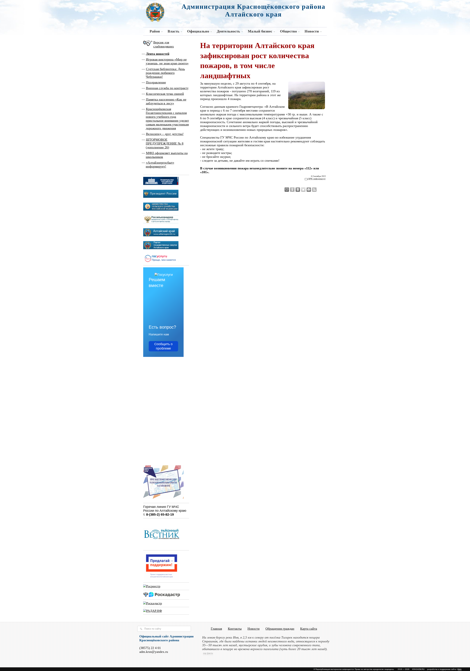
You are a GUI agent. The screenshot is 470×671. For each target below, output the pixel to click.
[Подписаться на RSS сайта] (314, 189)
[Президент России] (160, 197)
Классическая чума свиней (165, 94)
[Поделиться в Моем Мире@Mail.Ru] (287, 189)
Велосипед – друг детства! (165, 134)
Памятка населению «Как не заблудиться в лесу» (166, 101)
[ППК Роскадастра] (161, 596)
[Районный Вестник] (161, 546)
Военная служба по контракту (167, 88)
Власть (173, 31)
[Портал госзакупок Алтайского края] (160, 248)
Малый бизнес (260, 31)
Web (460, 669)
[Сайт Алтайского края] (160, 235)
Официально (198, 31)
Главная (216, 628)
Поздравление (156, 82)
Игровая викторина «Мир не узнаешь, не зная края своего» (167, 61)
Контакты (235, 628)
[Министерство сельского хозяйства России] (160, 209)
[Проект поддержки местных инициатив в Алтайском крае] (161, 579)
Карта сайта (308, 628)
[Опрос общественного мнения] (163, 499)
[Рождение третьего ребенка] (152, 603)
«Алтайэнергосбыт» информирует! (160, 164)
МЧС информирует (317, 179)
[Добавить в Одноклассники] (292, 189)
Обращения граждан (279, 628)
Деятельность (228, 31)
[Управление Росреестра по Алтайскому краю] (151, 586)
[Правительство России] (160, 184)
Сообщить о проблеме (163, 346)
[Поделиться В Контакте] (298, 189)
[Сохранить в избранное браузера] (303, 189)
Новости (312, 31)
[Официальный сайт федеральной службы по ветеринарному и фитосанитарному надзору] (160, 222)
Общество (288, 31)
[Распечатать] (309, 189)
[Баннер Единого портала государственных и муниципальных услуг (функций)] (160, 261)
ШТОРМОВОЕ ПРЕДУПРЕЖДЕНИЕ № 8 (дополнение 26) (164, 143)
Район (155, 31)
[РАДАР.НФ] (152, 611)
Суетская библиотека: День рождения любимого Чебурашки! (165, 73)
